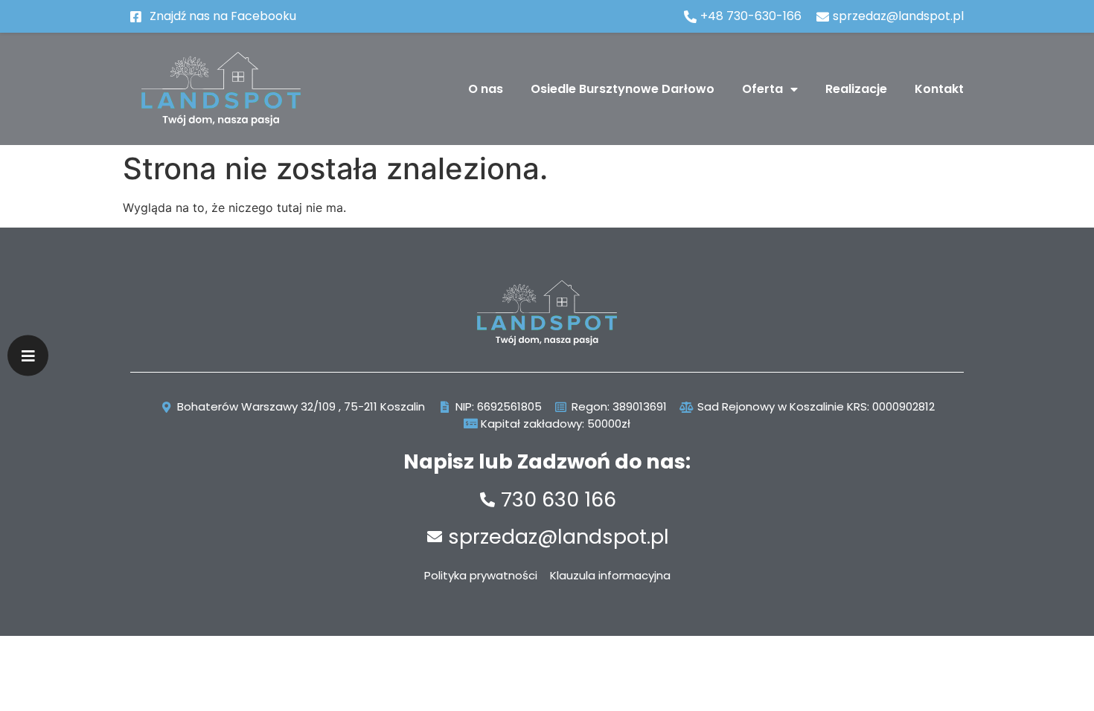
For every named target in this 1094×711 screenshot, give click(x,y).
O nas (485, 88)
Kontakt (939, 88)
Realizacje (856, 88)
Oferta (762, 88)
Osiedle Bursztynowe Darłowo (622, 88)
